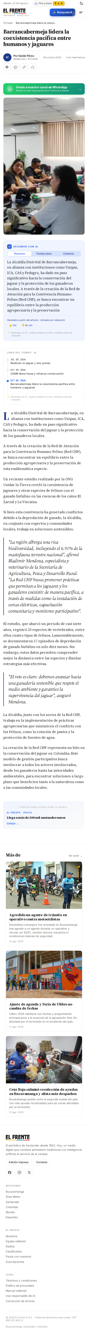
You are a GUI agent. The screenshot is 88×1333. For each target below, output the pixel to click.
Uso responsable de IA (20, 1295)
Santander (12, 1202)
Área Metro (13, 1196)
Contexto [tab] (68, 253)
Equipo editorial (16, 1241)
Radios (10, 1246)
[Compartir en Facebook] (7, 67)
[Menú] (81, 12)
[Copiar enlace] (24, 67)
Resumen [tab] (19, 253)
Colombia (12, 1207)
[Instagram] (19, 1172)
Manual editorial (16, 1290)
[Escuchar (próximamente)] (32, 67)
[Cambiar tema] (81, 3)
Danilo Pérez (26, 55)
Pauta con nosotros (18, 1256)
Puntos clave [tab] (44, 253)
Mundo (10, 1212)
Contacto (41, 1162)
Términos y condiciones (21, 1280)
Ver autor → (75, 855)
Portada (7, 23)
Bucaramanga (15, 1191)
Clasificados (14, 1251)
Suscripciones (15, 1261)
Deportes (12, 1217)
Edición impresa (18, 1162)
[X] (29, 1172)
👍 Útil (12, 325)
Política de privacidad (20, 1285)
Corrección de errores (20, 1301)
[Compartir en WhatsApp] (15, 67)
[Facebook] (10, 1172)
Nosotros (11, 1236)
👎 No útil (27, 325)
